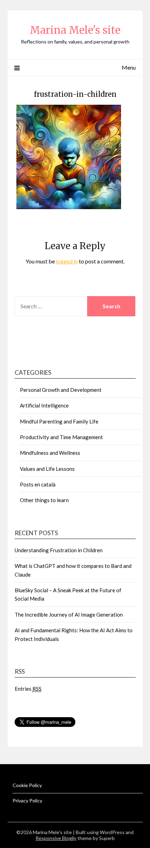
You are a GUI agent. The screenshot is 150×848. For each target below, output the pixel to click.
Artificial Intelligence (44, 405)
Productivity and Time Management (61, 437)
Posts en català (37, 484)
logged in (67, 261)
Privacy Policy (27, 800)
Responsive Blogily (56, 838)
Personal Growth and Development (61, 390)
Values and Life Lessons (47, 469)
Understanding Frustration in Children (59, 550)
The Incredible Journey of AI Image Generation (69, 614)
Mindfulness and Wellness (50, 453)
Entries (28, 688)
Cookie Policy (27, 785)
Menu (129, 67)
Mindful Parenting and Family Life (59, 421)
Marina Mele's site (75, 30)
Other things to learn (44, 500)
